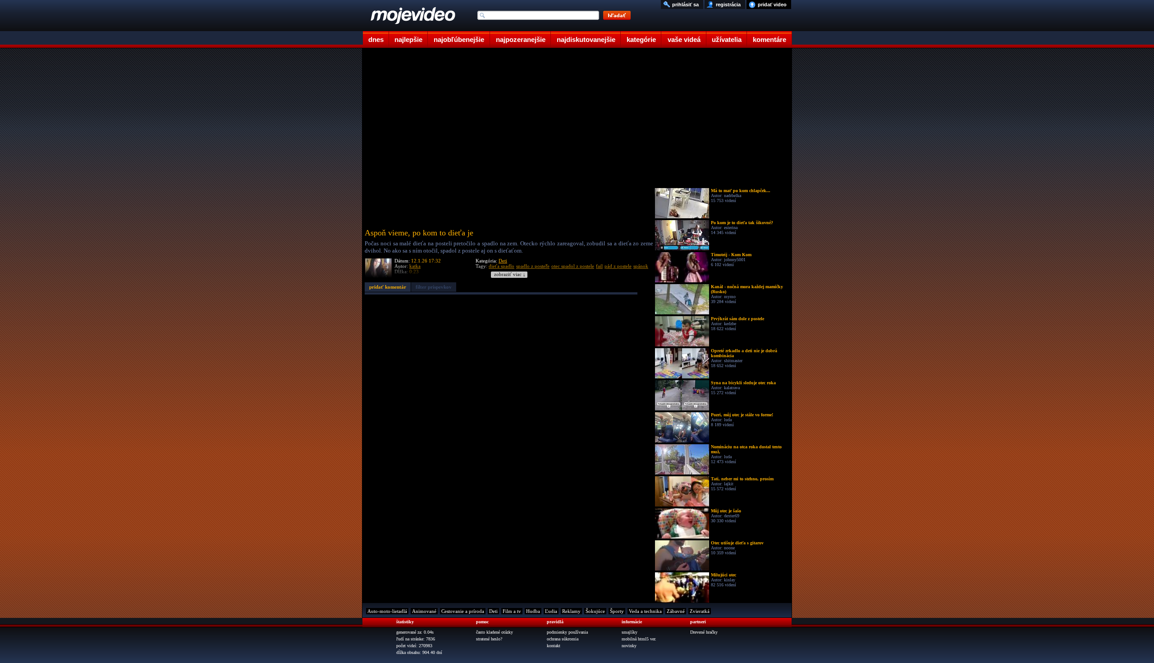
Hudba (533, 611)
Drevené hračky (704, 632)
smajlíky (629, 632)
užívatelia (727, 39)
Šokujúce (595, 611)
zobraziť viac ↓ (510, 274)
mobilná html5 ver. (639, 638)
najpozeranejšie (520, 39)
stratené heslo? (489, 638)
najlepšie (408, 39)
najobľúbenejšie (459, 39)
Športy (617, 611)
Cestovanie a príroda (462, 611)
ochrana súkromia (562, 638)
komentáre (769, 39)
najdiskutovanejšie (586, 39)
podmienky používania (567, 632)
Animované (424, 611)
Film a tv (512, 611)
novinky (629, 645)
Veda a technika (645, 611)
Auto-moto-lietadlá (387, 611)
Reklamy (571, 611)
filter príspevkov (434, 287)
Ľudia (551, 611)
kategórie (641, 39)
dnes (376, 39)
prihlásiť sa (685, 4)
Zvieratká (700, 611)
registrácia (728, 4)
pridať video (772, 4)
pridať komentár (387, 287)
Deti (503, 260)
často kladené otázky (494, 632)
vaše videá (684, 39)
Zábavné (676, 611)
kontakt (553, 645)
